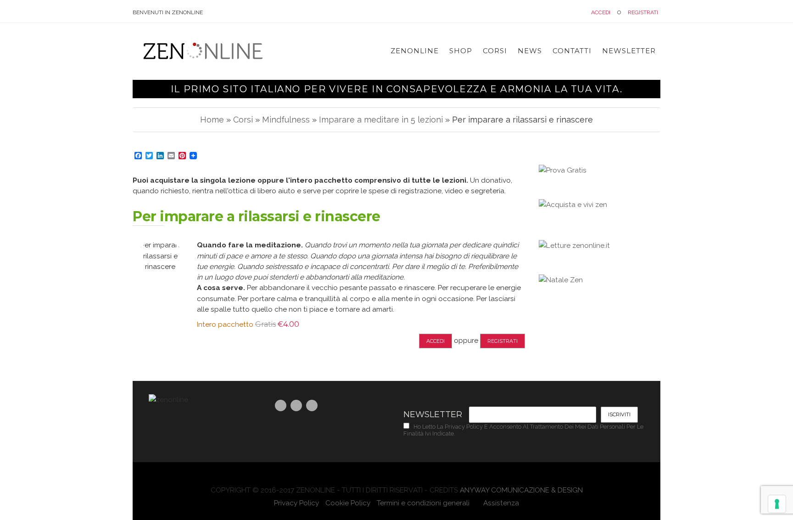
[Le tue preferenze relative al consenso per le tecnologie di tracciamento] (777, 504)
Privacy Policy (296, 502)
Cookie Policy (347, 502)
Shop (460, 50)
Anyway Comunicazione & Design (521, 490)
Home (212, 119)
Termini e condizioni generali (423, 502)
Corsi (495, 50)
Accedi (600, 12)
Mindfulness (286, 119)
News (530, 50)
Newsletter (629, 50)
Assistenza (500, 502)
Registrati (643, 12)
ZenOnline (415, 50)
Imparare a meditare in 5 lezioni (381, 119)
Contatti (572, 50)
